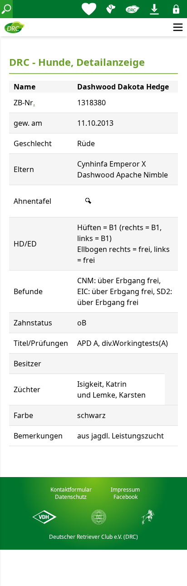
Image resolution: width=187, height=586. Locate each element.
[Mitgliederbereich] (176, 9)
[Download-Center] (154, 9)
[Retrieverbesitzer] (111, 9)
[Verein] (132, 9)
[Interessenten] (89, 9)
